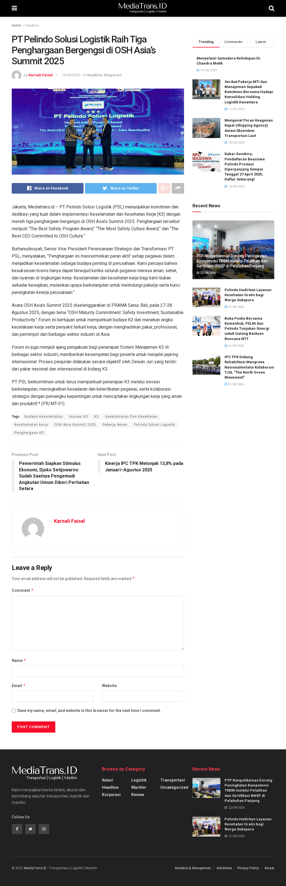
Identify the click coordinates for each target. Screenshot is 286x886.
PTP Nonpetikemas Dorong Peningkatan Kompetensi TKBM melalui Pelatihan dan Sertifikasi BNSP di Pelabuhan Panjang (232, 261)
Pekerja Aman (115, 425)
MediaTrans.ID (35, 868)
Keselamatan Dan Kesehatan (131, 417)
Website (109, 685)
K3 (96, 417)
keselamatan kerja (31, 425)
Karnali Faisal (40, 75)
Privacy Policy (248, 868)
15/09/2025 (71, 75)
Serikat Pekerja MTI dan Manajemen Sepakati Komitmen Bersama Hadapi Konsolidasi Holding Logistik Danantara (249, 92)
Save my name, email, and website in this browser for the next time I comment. (89, 710)
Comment (23, 590)
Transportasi (172, 780)
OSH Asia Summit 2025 (75, 425)
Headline (32, 25)
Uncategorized (174, 787)
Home (16, 25)
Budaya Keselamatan (44, 417)
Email (19, 685)
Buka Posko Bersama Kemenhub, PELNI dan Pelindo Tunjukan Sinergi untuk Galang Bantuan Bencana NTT (247, 328)
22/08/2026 (207, 273)
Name (19, 660)
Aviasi (107, 780)
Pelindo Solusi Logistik (154, 425)
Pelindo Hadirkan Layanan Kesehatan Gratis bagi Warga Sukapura (248, 295)
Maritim (138, 787)
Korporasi (113, 75)
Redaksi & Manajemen (193, 868)
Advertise (224, 868)
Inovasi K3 (78, 417)
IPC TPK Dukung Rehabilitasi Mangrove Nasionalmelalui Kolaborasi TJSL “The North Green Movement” (249, 367)
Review (137, 794)
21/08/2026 (235, 307)
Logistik (139, 780)
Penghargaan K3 (29, 433)
